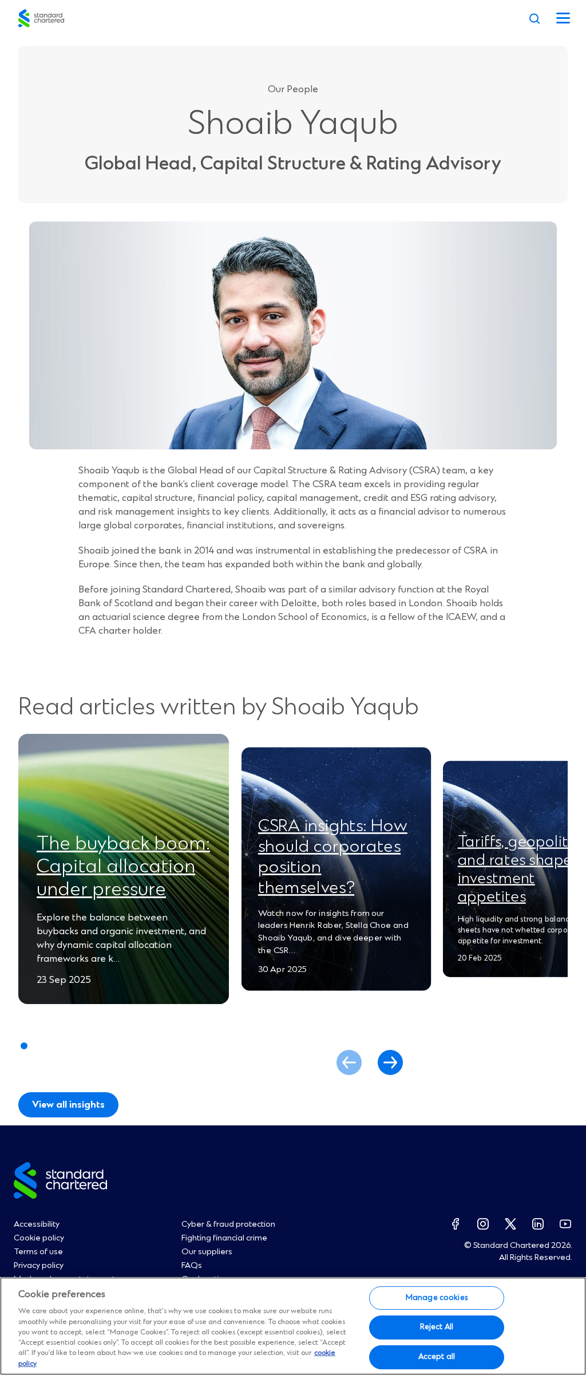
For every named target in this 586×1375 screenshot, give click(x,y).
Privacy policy (39, 1266)
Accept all (436, 1356)
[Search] (534, 18)
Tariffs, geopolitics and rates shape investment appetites (522, 869)
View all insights (68, 1105)
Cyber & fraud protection (228, 1224)
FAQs (191, 1266)
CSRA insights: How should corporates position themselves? (332, 857)
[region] (293, 1326)
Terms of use (38, 1252)
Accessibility (37, 1224)
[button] (390, 1062)
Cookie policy (39, 1238)
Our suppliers (206, 1252)
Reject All (436, 1326)
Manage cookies (437, 1297)
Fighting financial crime (224, 1238)
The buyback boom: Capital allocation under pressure (123, 867)
